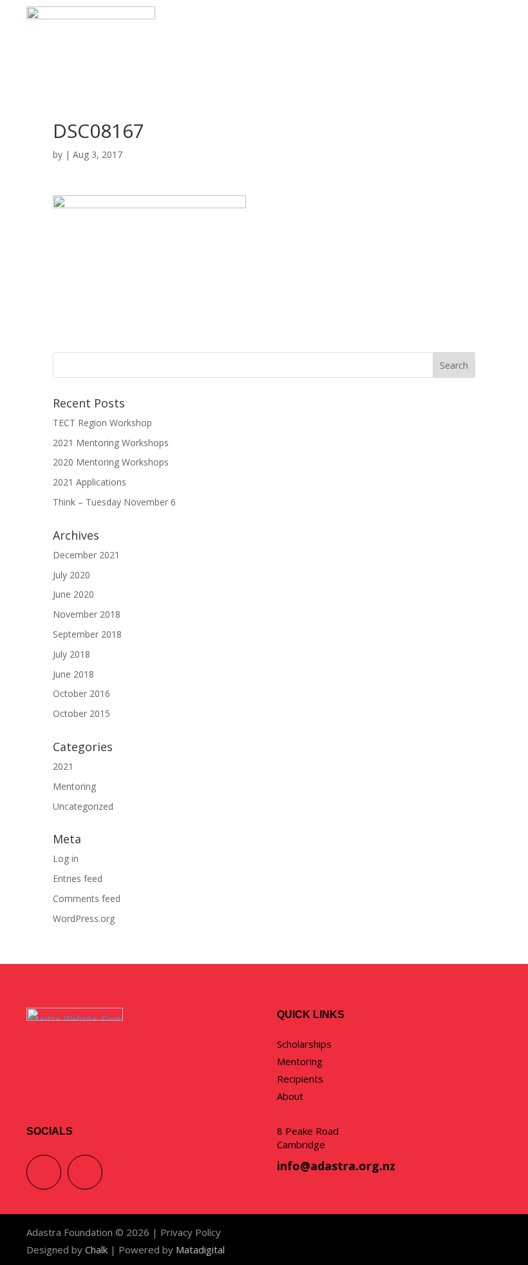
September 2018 (87, 634)
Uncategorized (83, 806)
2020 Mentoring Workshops (111, 462)
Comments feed (86, 898)
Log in (66, 858)
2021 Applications (89, 482)
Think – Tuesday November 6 (114, 502)
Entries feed (77, 878)
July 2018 (71, 654)
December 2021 (86, 555)
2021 (63, 766)
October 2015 (81, 713)
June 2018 (73, 674)
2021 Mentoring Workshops (111, 442)
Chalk (96, 1249)
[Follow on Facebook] (43, 1172)
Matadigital (200, 1249)
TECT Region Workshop (102, 423)
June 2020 (73, 594)
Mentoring (74, 786)
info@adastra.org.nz (336, 1165)
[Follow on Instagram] (85, 1172)
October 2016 (81, 693)
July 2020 (71, 575)
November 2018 (86, 614)
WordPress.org (84, 918)
